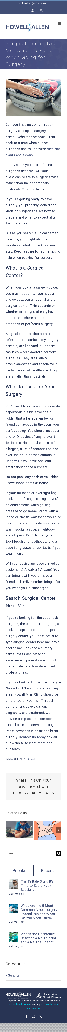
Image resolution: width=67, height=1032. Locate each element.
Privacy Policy (33, 1008)
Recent (47, 870)
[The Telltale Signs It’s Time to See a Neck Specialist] (13, 882)
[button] (8, 830)
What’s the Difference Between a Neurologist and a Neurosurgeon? (38, 938)
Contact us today (32, 737)
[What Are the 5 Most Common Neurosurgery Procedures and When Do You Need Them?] (13, 907)
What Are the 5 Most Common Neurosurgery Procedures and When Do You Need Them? (39, 912)
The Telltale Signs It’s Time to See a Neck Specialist (37, 885)
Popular (19, 870)
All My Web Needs (49, 1004)
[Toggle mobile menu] (59, 24)
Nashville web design (19, 1004)
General (31, 759)
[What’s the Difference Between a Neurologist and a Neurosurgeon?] (13, 935)
